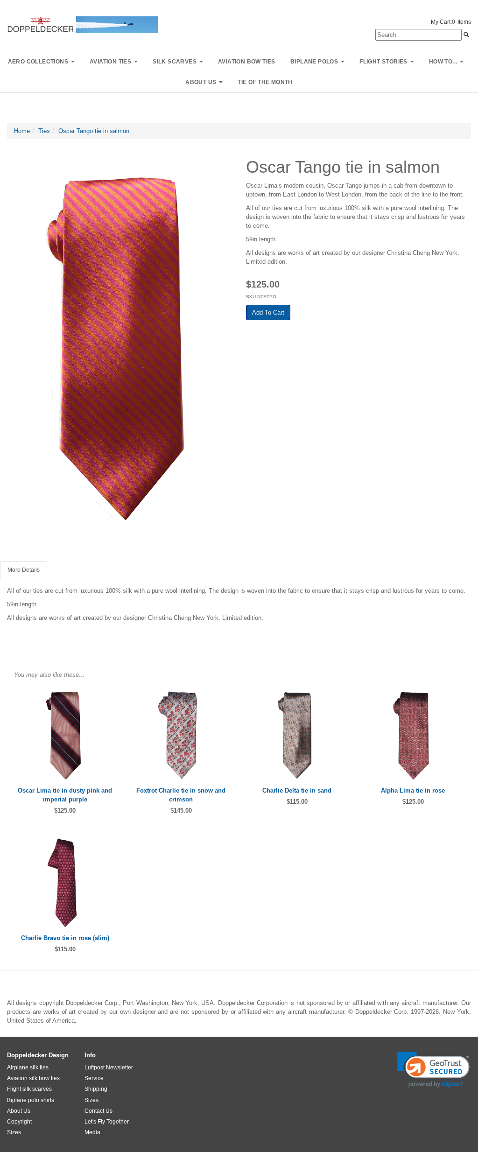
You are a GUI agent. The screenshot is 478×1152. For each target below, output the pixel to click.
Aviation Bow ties (246, 61)
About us (200, 82)
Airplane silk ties (28, 1067)
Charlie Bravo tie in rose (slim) (65, 937)
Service (94, 1078)
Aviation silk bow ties (33, 1078)
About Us (18, 1111)
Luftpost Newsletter (108, 1067)
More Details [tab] (23, 570)
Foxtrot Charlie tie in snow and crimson (180, 795)
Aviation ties (110, 61)
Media (92, 1132)
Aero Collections (38, 61)
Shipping (95, 1089)
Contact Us (98, 1111)
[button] (433, 1070)
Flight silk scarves (29, 1089)
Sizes (14, 1132)
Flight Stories (383, 61)
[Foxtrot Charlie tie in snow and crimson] (181, 735)
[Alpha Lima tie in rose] (413, 735)
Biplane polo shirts (30, 1100)
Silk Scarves (175, 61)
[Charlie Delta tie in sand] (297, 735)
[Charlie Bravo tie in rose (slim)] (65, 882)
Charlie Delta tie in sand (296, 790)
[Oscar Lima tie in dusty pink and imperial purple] (65, 735)
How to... (443, 61)
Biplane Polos (314, 61)
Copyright (19, 1121)
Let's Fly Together (106, 1121)
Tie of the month (265, 82)
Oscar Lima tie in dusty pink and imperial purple (65, 795)
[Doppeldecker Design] (82, 24)
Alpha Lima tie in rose (413, 790)
